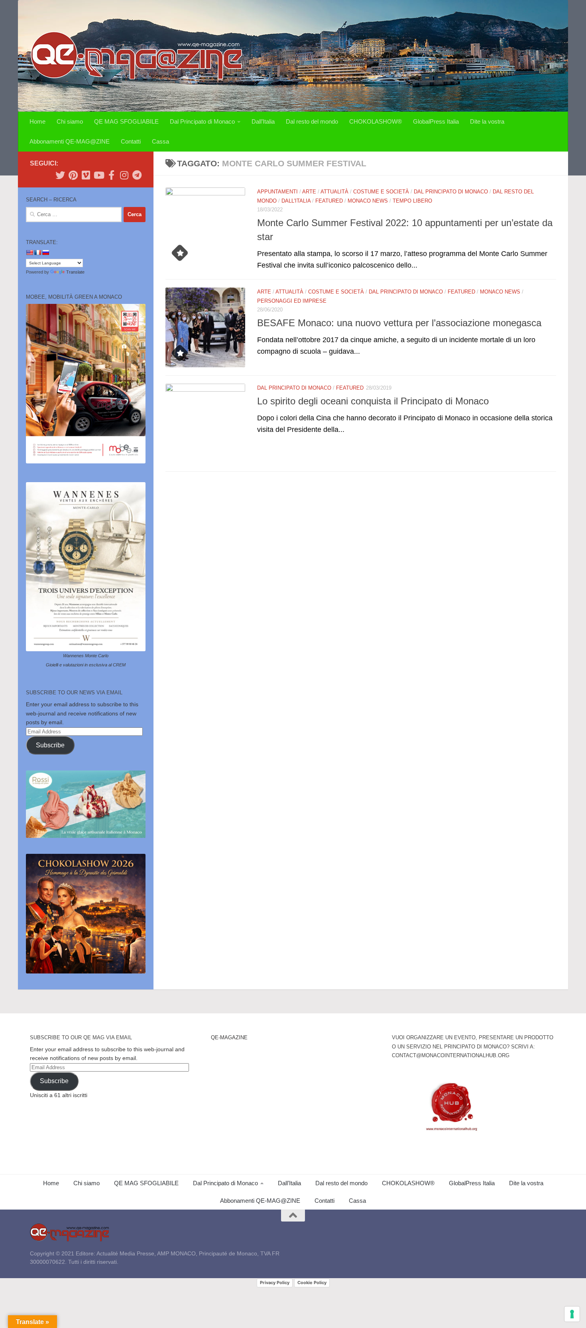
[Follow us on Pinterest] (73, 175)
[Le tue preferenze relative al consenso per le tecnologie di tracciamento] (572, 1314)
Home (37, 121)
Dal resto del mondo (312, 121)
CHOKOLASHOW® (375, 121)
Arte (309, 192)
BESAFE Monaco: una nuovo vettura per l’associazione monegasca (399, 323)
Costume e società (381, 192)
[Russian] (45, 252)
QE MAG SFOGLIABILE (126, 121)
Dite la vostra (487, 121)
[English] (29, 252)
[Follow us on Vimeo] (85, 175)
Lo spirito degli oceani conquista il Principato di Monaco (373, 401)
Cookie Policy (311, 1282)
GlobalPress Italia (436, 121)
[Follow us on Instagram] (124, 175)
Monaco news (368, 201)
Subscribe (50, 745)
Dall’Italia (263, 121)
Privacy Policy (274, 1282)
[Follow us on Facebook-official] (111, 175)
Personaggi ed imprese (291, 301)
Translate (75, 272)
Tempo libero (412, 201)
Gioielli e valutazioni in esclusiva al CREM (86, 664)
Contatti (131, 141)
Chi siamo (70, 121)
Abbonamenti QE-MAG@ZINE (69, 141)
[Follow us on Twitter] (60, 175)
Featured (329, 201)
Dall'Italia (296, 201)
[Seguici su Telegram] (137, 175)
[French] (37, 252)
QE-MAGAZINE (229, 1037)
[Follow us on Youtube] (98, 175)
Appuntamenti (277, 192)
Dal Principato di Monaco (202, 121)
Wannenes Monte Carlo (85, 655)
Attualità (334, 192)
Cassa (160, 141)
